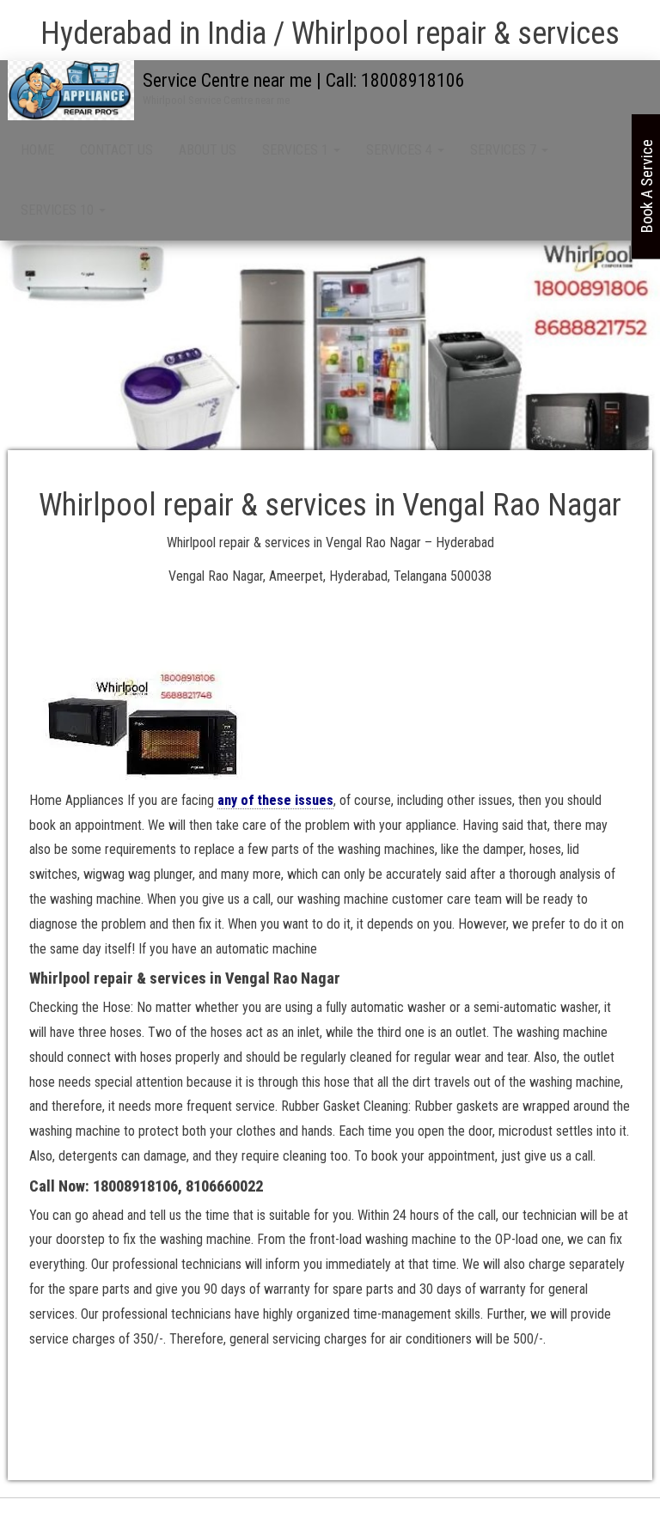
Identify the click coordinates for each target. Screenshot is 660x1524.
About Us (207, 150)
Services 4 (401, 150)
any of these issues (275, 800)
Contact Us (116, 150)
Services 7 (505, 150)
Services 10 (59, 210)
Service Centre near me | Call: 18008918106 (304, 80)
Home (37, 150)
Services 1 (297, 150)
